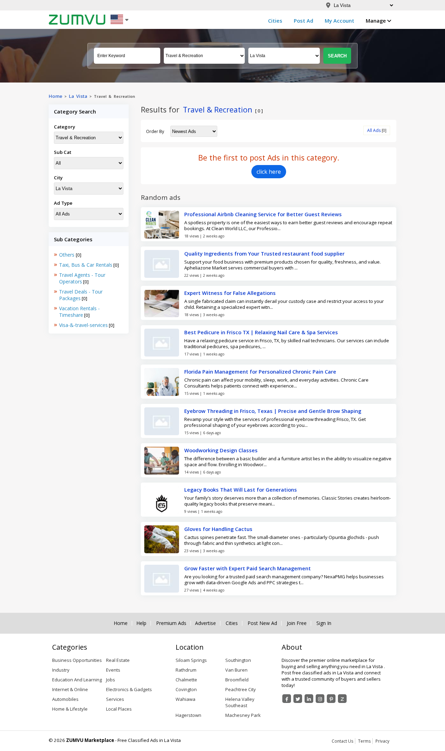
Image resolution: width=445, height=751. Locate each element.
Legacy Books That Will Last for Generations (240, 489)
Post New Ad (262, 623)
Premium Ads (171, 623)
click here (269, 171)
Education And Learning (77, 679)
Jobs (110, 679)
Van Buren (236, 670)
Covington (186, 689)
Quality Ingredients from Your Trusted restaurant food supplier (264, 253)
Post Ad (303, 20)
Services (115, 699)
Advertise (205, 623)
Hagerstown (188, 715)
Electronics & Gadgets (129, 689)
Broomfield (237, 679)
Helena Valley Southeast (239, 702)
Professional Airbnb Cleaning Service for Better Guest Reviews (263, 214)
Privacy (382, 741)
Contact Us (342, 741)
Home (55, 96)
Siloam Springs (191, 660)
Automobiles (65, 699)
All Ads (374, 130)
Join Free (297, 623)
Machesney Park (243, 715)
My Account (339, 20)
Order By (155, 131)
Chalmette (186, 679)
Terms (364, 741)
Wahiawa (185, 699)
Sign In (323, 623)
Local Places (119, 709)
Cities (275, 20)
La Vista (78, 96)
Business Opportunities (77, 660)
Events (113, 670)
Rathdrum (186, 670)
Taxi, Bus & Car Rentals (85, 264)
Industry (61, 670)
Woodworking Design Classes (221, 450)
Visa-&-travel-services (83, 325)
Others (67, 254)
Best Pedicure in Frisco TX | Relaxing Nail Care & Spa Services (261, 332)
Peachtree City (240, 689)
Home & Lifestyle (70, 709)
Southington (238, 660)
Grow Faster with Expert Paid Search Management (247, 568)
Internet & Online (70, 689)
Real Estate (118, 660)
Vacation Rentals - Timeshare (79, 311)
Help (141, 623)
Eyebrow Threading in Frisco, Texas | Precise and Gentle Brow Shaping (272, 410)
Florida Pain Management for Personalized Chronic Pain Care (260, 371)
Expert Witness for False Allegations (230, 292)
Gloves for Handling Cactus (218, 528)
